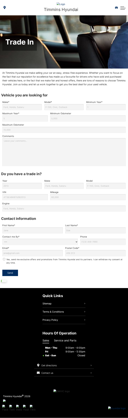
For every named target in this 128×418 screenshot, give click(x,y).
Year (4, 180)
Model (89, 180)
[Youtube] (26, 408)
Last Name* (71, 225)
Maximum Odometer (13, 124)
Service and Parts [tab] (65, 340)
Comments (8, 136)
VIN (4, 192)
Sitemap (47, 303)
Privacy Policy (50, 319)
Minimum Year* (94, 102)
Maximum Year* (10, 113)
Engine (6, 203)
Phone (83, 236)
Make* (5, 102)
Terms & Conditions (53, 311)
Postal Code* (72, 248)
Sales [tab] (45, 340)
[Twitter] (12, 408)
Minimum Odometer (60, 113)
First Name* (8, 225)
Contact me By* (11, 236)
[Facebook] (5, 408)
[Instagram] (19, 408)
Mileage (54, 192)
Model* (48, 102)
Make (47, 180)
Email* (5, 248)
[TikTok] (33, 408)
